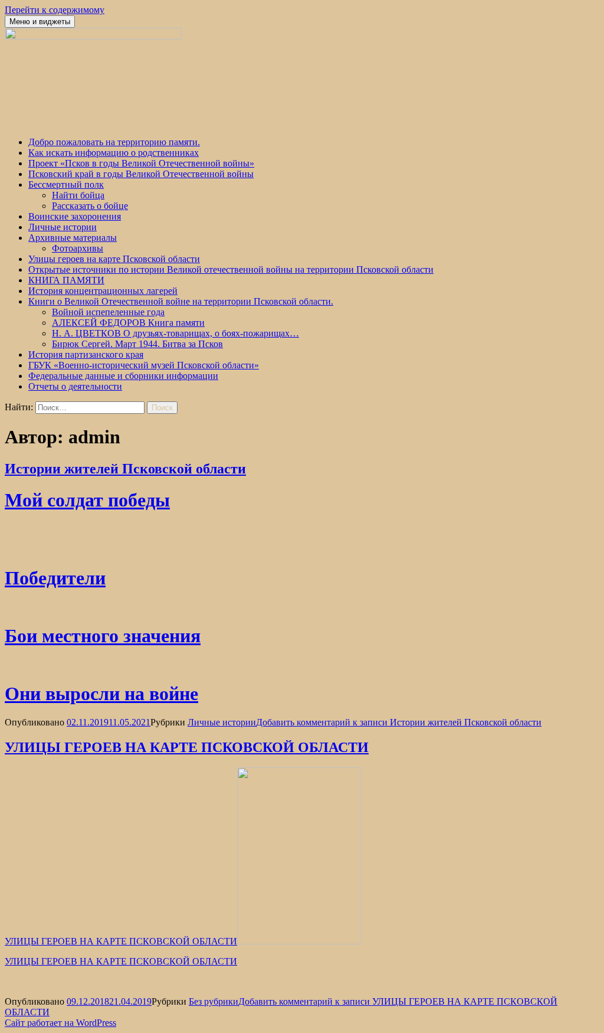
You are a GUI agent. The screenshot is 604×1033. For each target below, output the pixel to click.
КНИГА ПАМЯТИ (66, 280)
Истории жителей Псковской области (125, 468)
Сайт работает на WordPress (60, 1023)
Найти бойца (78, 195)
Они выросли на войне (101, 693)
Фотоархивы (77, 248)
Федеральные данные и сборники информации (123, 376)
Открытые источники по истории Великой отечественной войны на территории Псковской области (231, 269)
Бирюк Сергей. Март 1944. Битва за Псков (137, 344)
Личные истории (62, 227)
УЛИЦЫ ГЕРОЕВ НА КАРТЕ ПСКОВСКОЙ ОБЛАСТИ (187, 747)
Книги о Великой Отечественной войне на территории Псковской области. (180, 301)
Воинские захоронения (74, 216)
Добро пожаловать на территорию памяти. (114, 142)
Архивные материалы (72, 238)
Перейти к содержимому (54, 10)
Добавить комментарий (398, 722)
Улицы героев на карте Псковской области (114, 259)
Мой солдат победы (87, 500)
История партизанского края (85, 354)
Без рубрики (213, 1001)
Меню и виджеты (39, 21)
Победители (55, 578)
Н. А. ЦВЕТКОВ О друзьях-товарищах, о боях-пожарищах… (175, 333)
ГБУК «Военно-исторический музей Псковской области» (143, 365)
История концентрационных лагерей (103, 291)
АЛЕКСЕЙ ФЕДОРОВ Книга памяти (128, 323)
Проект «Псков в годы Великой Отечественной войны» (141, 163)
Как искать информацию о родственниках (113, 153)
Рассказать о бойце (90, 206)
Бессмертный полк (66, 184)
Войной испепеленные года (108, 312)
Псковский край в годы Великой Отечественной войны (141, 174)
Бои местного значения (103, 635)
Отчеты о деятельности (75, 386)
